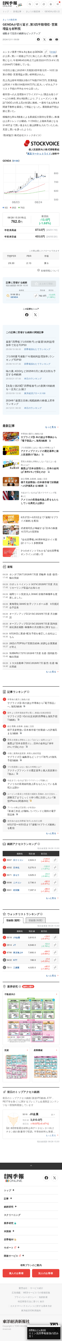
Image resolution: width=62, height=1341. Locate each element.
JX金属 (16, 937)
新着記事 (17, 11)
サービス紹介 (36, 1288)
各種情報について (50, 270)
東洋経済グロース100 (34, 393)
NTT (15, 959)
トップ (6, 11)
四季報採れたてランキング (37, 349)
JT (14, 944)
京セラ (16, 874)
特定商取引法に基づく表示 (31, 1301)
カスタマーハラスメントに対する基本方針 (31, 1305)
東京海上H (18, 952)
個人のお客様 (16, 1273)
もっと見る (50, 427)
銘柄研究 (8, 1206)
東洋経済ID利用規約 (31, 1310)
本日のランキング (33, 378)
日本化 (16, 867)
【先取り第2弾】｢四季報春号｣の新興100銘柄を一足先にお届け (30, 387)
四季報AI (9, 1239)
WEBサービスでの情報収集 (36, 1292)
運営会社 (23, 1288)
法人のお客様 (45, 1273)
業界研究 (8, 1223)
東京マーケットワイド (39, 153)
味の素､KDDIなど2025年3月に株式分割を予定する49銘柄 (31, 372)
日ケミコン (18, 859)
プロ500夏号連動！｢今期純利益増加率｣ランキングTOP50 (30, 358)
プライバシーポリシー (25, 1297)
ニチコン (17, 882)
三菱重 (16, 967)
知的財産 (43, 1297)
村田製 (16, 889)
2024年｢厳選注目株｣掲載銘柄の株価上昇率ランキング (30, 402)
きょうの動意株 (33, 11)
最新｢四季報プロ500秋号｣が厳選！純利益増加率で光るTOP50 (30, 343)
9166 (16, 160)
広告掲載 (16, 1292)
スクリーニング (12, 1214)
